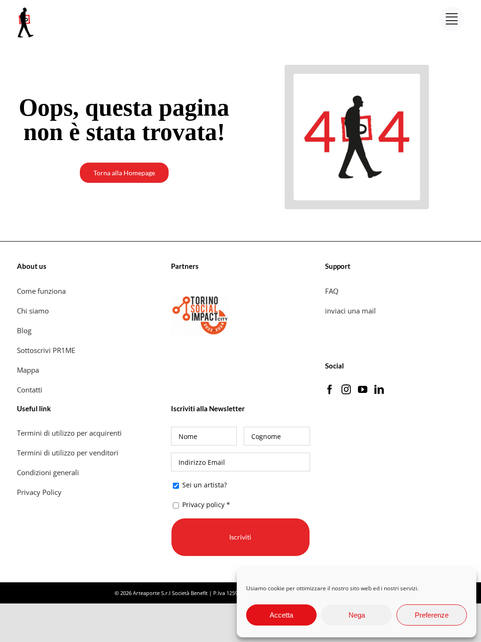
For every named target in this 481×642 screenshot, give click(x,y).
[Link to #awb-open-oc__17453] (451, 19)
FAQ (332, 291)
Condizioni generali (48, 472)
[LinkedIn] (379, 389)
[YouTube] (362, 389)
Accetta (281, 615)
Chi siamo (34, 310)
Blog (24, 330)
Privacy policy (203, 504)
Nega (357, 615)
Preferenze (432, 615)
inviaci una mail (350, 310)
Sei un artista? (203, 484)
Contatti (29, 389)
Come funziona (42, 291)
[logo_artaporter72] (26, 8)
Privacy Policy (40, 492)
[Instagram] (346, 389)
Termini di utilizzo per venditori (67, 452)
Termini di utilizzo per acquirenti (69, 433)
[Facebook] (329, 389)
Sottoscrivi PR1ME (46, 350)
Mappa (28, 370)
